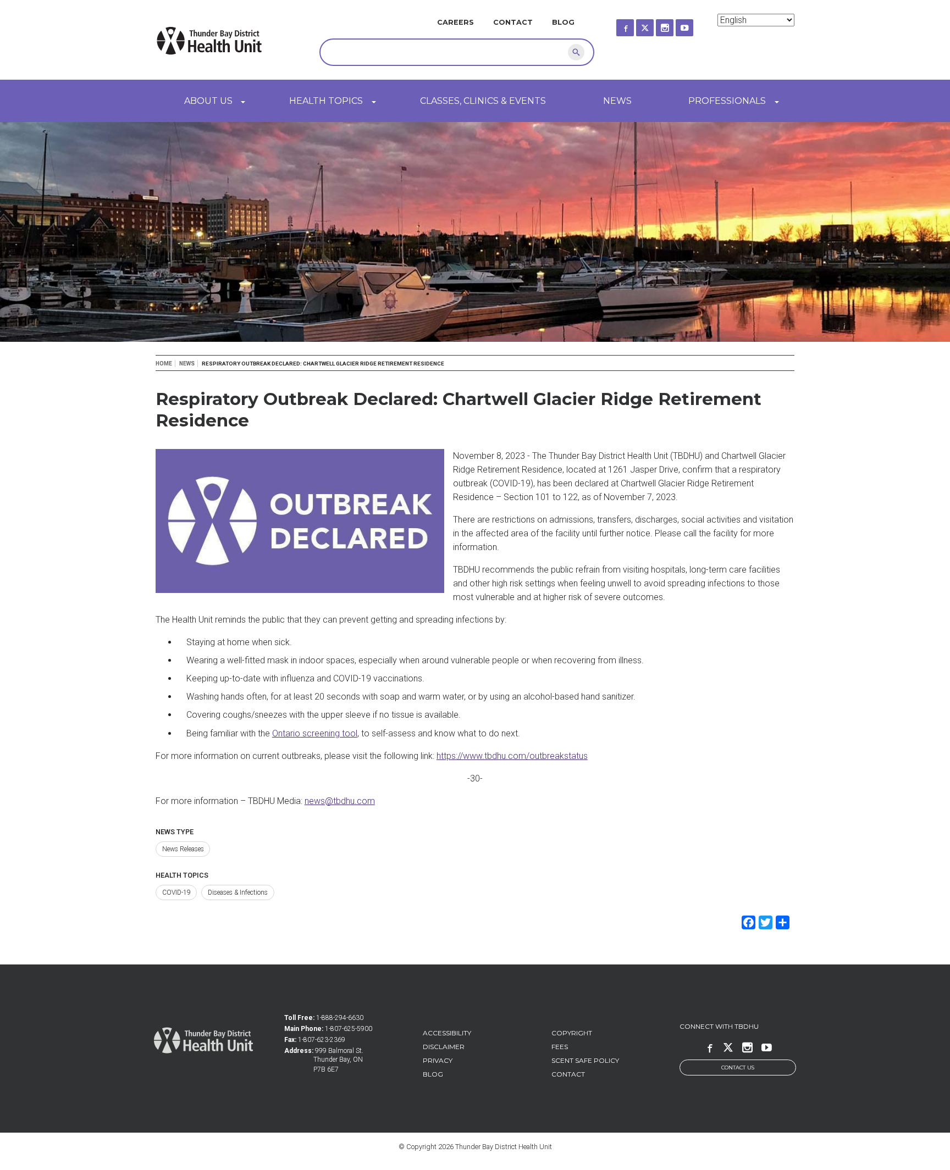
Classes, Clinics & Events (483, 101)
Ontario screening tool (314, 733)
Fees (559, 1047)
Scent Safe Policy (585, 1060)
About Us (208, 101)
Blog (563, 22)
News (617, 101)
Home (164, 363)
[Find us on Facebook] (635, 24)
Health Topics (326, 101)
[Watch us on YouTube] (694, 24)
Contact (513, 22)
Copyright (571, 1033)
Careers (455, 22)
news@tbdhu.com (340, 801)
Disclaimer (444, 1047)
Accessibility (447, 1033)
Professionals (727, 101)
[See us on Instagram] (674, 24)
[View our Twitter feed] (655, 24)
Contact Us (737, 1067)
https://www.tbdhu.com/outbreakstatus (512, 756)
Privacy (437, 1060)
